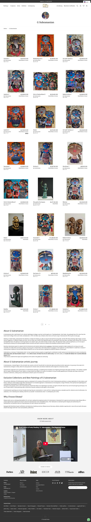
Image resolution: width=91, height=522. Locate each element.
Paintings (5, 5)
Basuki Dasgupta (32, 506)
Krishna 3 (6, 273)
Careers (37, 488)
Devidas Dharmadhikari (52, 506)
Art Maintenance (23, 486)
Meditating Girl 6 (37, 58)
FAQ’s (37, 486)
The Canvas (22, 485)
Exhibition (24, 5)
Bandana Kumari (22, 506)
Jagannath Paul (81, 506)
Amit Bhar (6, 506)
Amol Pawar (13, 506)
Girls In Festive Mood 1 (10, 202)
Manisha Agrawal (22, 508)
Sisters (35, 130)
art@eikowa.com (7, 488)
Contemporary (31, 5)
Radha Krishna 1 (67, 94)
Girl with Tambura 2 (68, 130)
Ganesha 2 (65, 309)
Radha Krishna (67, 238)
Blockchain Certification (69, 5)
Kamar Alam (13, 508)
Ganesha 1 (6, 58)
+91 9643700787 (48, 1)
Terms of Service (39, 490)
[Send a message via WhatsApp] (88, 519)
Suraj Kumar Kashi (74, 508)
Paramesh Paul (47, 508)
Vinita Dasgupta (17, 511)
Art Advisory (59, 5)
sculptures (13, 5)
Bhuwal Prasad (41, 506)
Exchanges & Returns (40, 485)
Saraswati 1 (7, 166)
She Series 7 (66, 166)
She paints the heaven (39, 202)
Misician (65, 202)
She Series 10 (36, 273)
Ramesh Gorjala (56, 508)
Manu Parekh (31, 508)
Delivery (37, 483)
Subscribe (84, 487)
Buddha (6, 309)
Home (5, 28)
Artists (18, 5)
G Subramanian (72, 506)
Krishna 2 (35, 166)
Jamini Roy (6, 508)
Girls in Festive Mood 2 (39, 94)
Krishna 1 (35, 309)
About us (21, 483)
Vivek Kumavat (26, 511)
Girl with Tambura (67, 58)
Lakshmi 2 (6, 94)
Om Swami (39, 508)
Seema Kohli (65, 508)
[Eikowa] (45, 5)
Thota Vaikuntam (8, 511)
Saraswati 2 (36, 238)
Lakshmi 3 (6, 130)
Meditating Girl (67, 273)
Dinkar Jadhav (63, 506)
